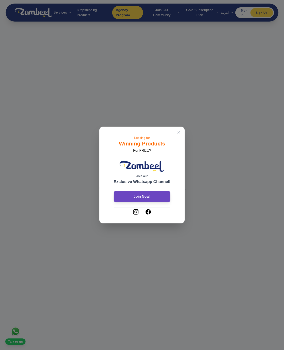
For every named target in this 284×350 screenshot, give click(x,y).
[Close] (179, 132)
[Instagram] (135, 212)
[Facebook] (148, 212)
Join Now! (142, 196)
